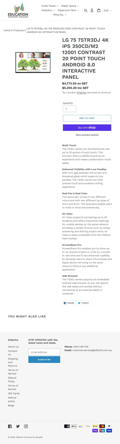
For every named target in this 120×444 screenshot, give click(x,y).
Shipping (81, 92)
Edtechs (19, 437)
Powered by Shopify (33, 437)
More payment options (87, 135)
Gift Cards (13, 393)
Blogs (11, 405)
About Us (13, 346)
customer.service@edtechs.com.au (92, 350)
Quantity (68, 103)
